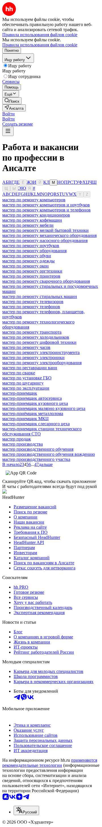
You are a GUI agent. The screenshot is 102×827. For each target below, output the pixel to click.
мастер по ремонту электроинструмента (41, 352)
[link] (12, 100)
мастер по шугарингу (23, 383)
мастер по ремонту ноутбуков (30, 245)
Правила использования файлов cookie (39, 44)
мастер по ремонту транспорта (31, 332)
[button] (8, 113)
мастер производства (22, 444)
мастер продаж (16, 439)
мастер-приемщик (19, 393)
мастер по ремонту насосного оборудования (45, 240)
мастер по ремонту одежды (28, 260)
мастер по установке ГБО (27, 377)
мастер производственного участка (36, 459)
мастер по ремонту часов (26, 347)
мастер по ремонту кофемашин (32, 220)
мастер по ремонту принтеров (31, 276)
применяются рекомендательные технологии (49, 763)
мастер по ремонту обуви (26, 255)
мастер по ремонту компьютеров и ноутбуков (46, 204)
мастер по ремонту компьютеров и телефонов (46, 210)
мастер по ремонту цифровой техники (39, 342)
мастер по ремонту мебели (28, 225)
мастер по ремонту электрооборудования (42, 362)
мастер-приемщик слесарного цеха (36, 423)
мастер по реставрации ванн (29, 367)
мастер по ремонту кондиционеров (36, 215)
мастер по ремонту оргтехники (32, 271)
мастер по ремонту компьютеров (33, 199)
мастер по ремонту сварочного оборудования (46, 281)
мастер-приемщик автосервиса (32, 398)
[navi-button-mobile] (8, 131)
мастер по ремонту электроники (33, 357)
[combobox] (26, 810)
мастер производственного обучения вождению (48, 454)
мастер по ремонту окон (25, 266)
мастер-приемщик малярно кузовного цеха (43, 408)
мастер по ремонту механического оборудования (49, 235)
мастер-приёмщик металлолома (32, 413)
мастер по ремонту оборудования (34, 250)
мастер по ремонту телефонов (31, 306)
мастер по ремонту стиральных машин (39, 296)
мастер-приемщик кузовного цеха (35, 403)
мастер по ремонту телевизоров (32, 301)
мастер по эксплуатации (25, 388)
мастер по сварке (18, 372)
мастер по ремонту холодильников (35, 337)
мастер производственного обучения (37, 449)
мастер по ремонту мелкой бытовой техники (45, 230)
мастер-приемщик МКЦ (25, 418)
